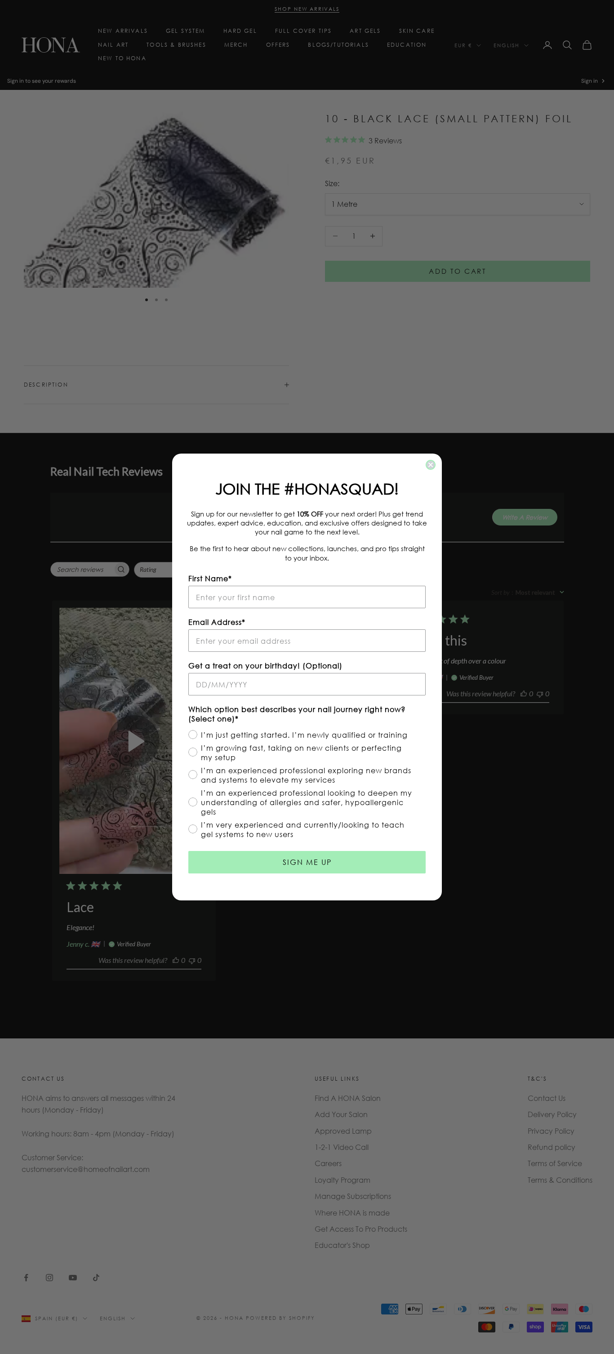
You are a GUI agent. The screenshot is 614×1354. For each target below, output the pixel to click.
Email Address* (216, 622)
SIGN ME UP (307, 862)
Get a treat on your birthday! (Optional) (265, 665)
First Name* (210, 578)
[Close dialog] (430, 464)
